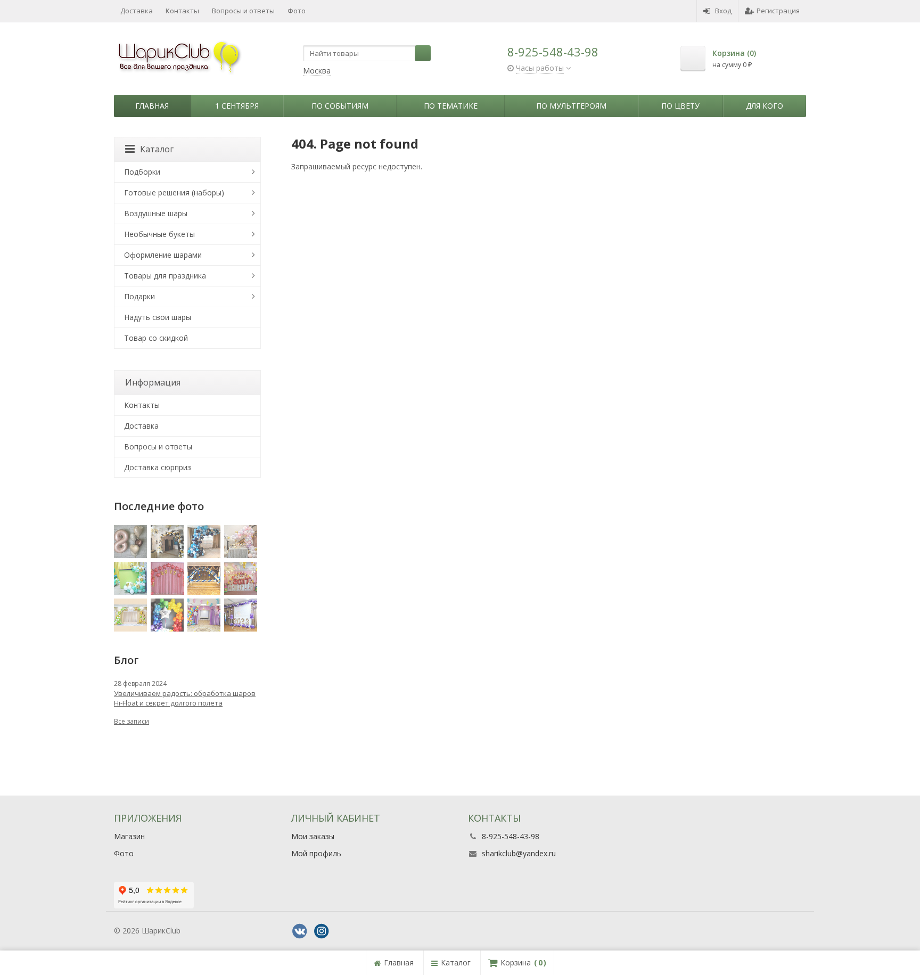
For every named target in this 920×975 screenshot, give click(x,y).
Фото (297, 10)
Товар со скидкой (156, 338)
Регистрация (778, 10)
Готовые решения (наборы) (174, 192)
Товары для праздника (165, 276)
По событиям (339, 106)
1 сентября (237, 106)
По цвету (680, 106)
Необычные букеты (159, 234)
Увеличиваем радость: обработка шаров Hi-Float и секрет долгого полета (185, 698)
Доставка (136, 10)
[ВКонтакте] (299, 931)
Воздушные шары (155, 213)
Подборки (142, 172)
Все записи (131, 721)
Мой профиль (316, 853)
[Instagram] (321, 931)
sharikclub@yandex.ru (519, 853)
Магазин (129, 836)
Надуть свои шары (157, 317)
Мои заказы (312, 836)
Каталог (157, 149)
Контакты (182, 10)
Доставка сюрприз (157, 467)
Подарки (139, 296)
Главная (152, 106)
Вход (723, 10)
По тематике (451, 106)
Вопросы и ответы (243, 10)
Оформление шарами (163, 255)
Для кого (764, 106)
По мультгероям (571, 106)
